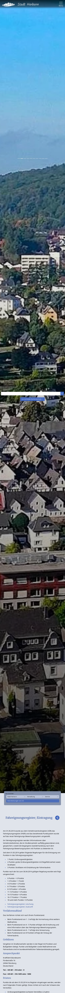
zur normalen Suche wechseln (32, 399)
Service (47, 797)
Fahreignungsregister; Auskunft (20, 907)
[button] (62, 393)
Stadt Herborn (12, 797)
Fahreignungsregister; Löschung (20, 904)
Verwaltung (31, 797)
